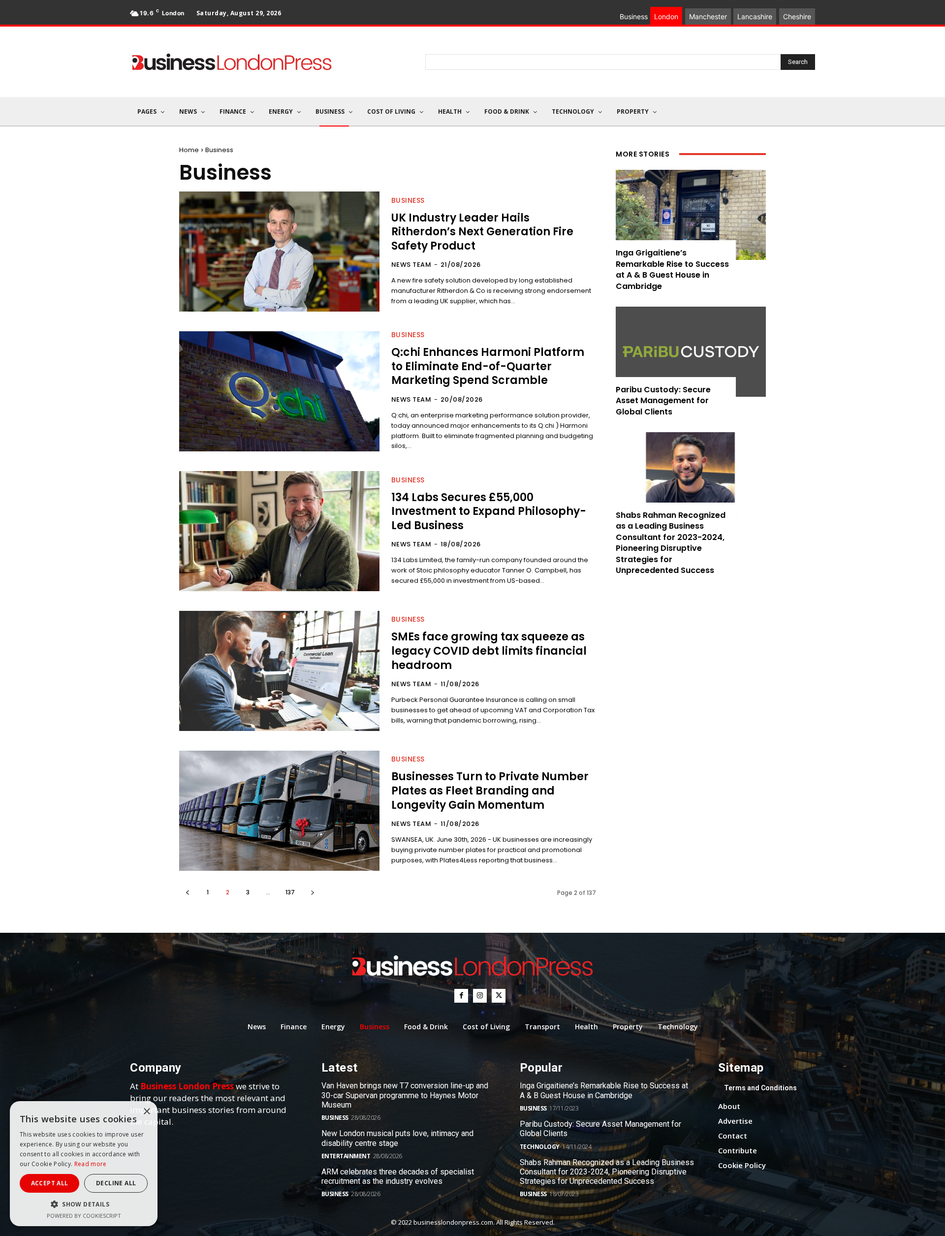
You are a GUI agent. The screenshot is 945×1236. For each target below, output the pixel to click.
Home (189, 150)
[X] (498, 996)
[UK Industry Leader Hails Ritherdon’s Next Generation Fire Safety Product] (279, 251)
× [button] (146, 1111)
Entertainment (346, 1156)
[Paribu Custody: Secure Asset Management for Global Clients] (691, 352)
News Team (411, 264)
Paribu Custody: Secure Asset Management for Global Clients (663, 400)
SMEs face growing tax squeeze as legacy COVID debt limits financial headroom (489, 650)
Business (408, 200)
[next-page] (312, 892)
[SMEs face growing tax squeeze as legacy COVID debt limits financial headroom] (279, 671)
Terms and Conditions (760, 1088)
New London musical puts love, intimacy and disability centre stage (397, 1138)
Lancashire (754, 16)
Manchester (708, 16)
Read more (90, 1164)
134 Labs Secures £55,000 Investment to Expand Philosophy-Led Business (488, 511)
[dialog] (84, 1163)
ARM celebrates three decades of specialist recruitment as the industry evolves (397, 1176)
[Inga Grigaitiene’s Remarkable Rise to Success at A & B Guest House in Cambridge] (691, 215)
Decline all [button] (116, 1183)
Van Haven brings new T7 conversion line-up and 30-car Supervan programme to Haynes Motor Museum (404, 1095)
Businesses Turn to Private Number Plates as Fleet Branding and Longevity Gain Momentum (490, 790)
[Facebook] (461, 996)
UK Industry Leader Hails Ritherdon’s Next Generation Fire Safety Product (482, 232)
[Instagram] (480, 996)
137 (290, 892)
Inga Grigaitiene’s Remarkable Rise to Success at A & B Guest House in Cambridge (672, 269)
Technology (540, 1146)
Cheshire (797, 16)
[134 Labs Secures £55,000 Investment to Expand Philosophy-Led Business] (279, 531)
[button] (84, 1204)
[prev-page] (187, 892)
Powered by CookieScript (84, 1215)
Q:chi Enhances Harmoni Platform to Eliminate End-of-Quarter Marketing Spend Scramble (487, 366)
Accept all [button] (49, 1183)
